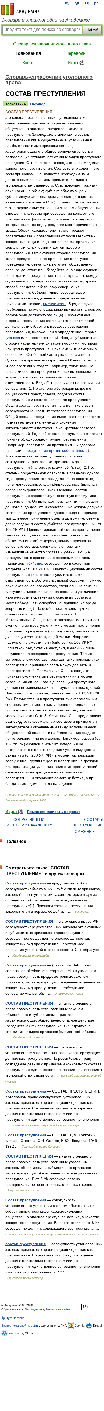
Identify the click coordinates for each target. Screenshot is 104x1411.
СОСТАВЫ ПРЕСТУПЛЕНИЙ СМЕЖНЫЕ (87, 825)
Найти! (92, 30)
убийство (34, 563)
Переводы (76, 53)
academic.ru (20, 9)
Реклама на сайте (58, 1309)
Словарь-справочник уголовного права (52, 44)
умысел (13, 337)
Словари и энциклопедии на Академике (45, 20)
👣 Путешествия (12, 1318)
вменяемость (54, 304)
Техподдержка (34, 1309)
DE (76, 4)
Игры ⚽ (76, 62)
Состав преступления (25, 883)
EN (67, 4)
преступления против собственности (55, 450)
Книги (28, 62)
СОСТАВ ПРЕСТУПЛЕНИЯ (29, 921)
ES (86, 4)
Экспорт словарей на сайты (20, 1325)
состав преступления (25, 1244)
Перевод (37, 104)
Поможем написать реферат (53, 812)
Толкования (28, 53)
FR (96, 4)
